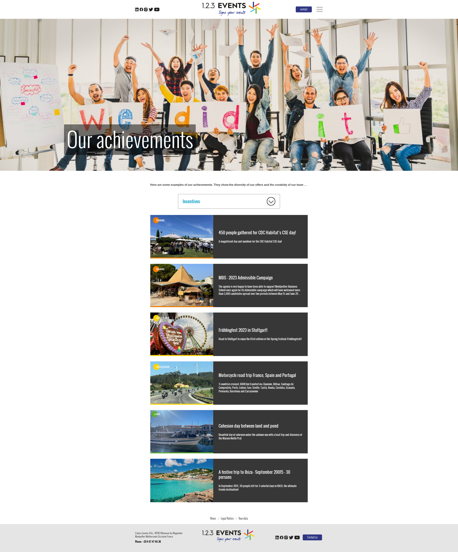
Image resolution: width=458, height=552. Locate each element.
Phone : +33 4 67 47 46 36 (148, 542)
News (213, 518)
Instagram (146, 9)
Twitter (150, 9)
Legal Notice (227, 518)
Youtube (156, 9)
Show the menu (319, 9)
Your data (243, 518)
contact (303, 9)
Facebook (141, 9)
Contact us (312, 537)
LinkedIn (137, 9)
